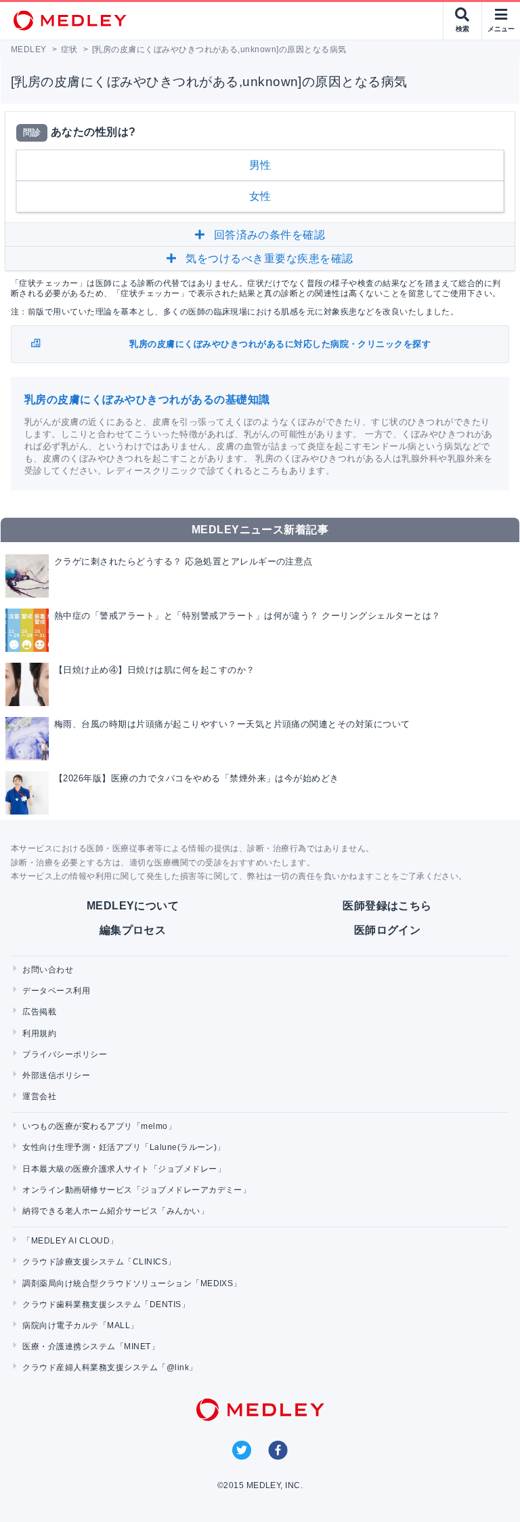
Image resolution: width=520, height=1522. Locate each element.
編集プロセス (133, 930)
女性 (260, 196)
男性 (260, 165)
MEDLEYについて (133, 905)
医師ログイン (387, 930)
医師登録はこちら (387, 905)
